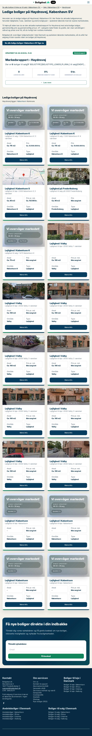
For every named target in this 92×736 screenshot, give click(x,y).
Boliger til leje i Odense (73, 689)
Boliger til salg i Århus (57, 714)
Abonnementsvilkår (40, 686)
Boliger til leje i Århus (72, 687)
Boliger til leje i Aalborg (73, 691)
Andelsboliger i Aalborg (11, 719)
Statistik (36, 697)
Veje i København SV (51, 7)
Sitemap (36, 699)
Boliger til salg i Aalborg (57, 719)
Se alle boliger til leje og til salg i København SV (21, 7)
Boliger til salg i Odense (57, 716)
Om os (35, 682)
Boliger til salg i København (59, 712)
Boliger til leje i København (74, 685)
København (21, 101)
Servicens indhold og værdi (44, 690)
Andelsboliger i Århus (10, 714)
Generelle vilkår (39, 688)
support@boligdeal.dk (11, 688)
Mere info (23, 160)
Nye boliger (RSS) (40, 701)
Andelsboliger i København (13, 712)
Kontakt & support (40, 684)
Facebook (3, 703)
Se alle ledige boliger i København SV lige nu (24, 43)
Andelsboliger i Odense (11, 716)
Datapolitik (37, 693)
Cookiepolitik (38, 695)
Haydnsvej (66, 7)
